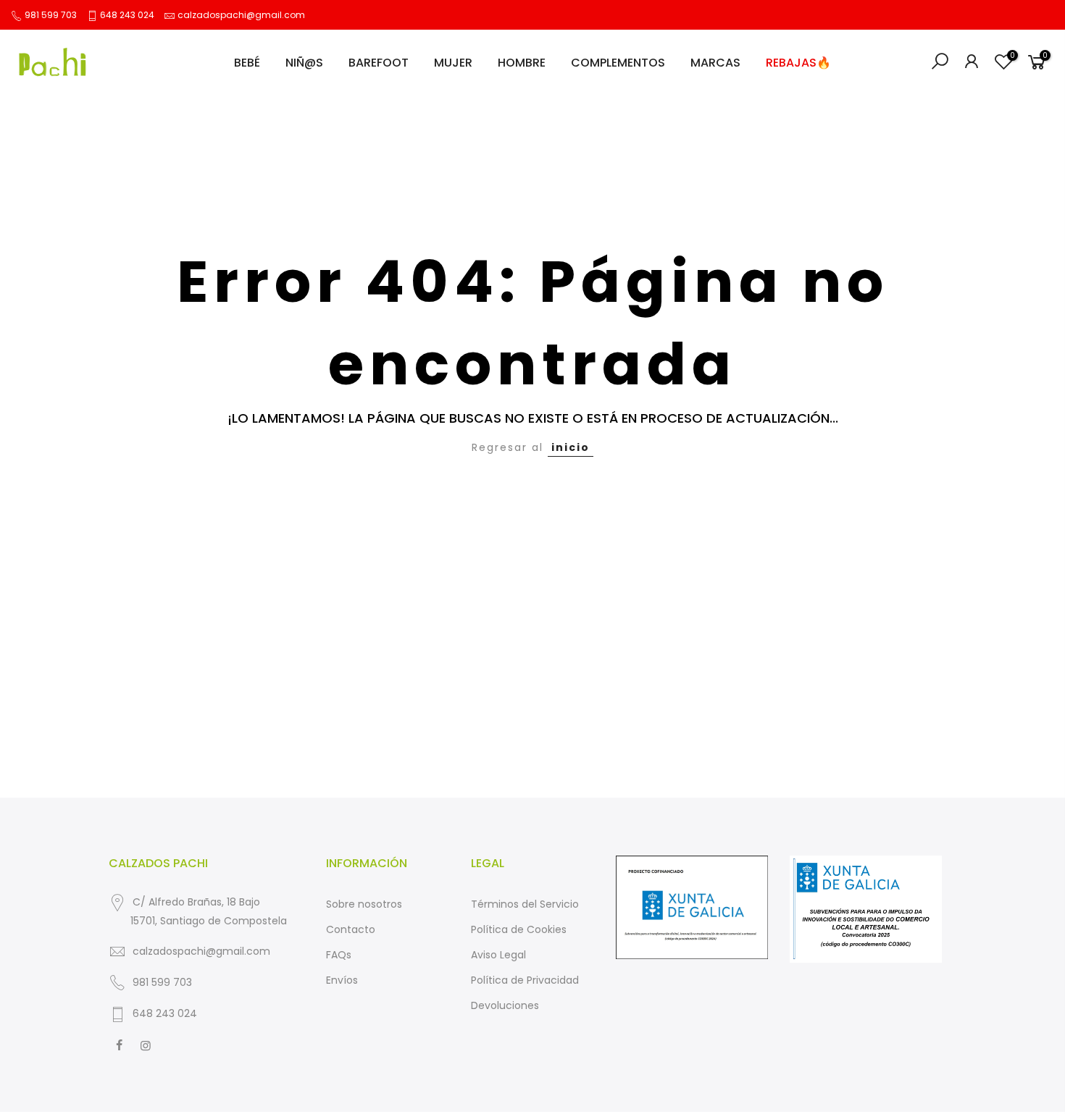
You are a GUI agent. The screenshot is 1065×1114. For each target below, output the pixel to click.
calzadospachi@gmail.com (241, 15)
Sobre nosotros (364, 904)
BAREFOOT (378, 62)
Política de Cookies (519, 929)
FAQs (338, 955)
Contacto (350, 929)
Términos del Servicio (525, 904)
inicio (570, 447)
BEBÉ (247, 62)
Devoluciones (505, 1005)
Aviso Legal (498, 955)
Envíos (342, 980)
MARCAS (715, 62)
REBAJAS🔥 (798, 62)
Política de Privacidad (525, 980)
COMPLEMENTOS (618, 62)
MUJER (453, 62)
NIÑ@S (304, 62)
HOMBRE (522, 62)
